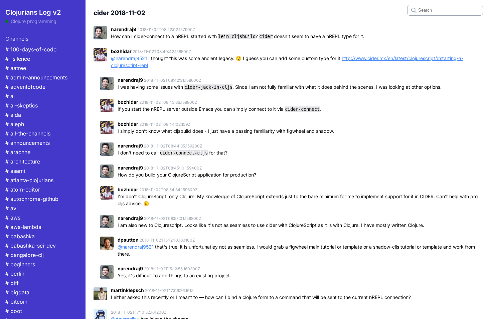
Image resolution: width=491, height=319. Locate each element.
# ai (10, 96)
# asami (15, 171)
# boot (13, 311)
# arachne (17, 152)
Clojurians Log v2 (33, 12)
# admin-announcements (36, 77)
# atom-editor (22, 189)
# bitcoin (16, 301)
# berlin (14, 273)
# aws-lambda (23, 227)
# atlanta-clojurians (29, 180)
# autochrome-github (31, 199)
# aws (12, 217)
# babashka (20, 236)
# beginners (20, 264)
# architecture (22, 161)
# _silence (17, 58)
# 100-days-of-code (30, 49)
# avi (11, 208)
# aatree (15, 68)
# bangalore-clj (24, 255)
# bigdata (17, 292)
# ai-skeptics (21, 105)
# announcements (27, 142)
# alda (13, 114)
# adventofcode (25, 86)
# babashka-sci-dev (30, 245)
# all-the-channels (27, 133)
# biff (12, 283)
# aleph (14, 124)
